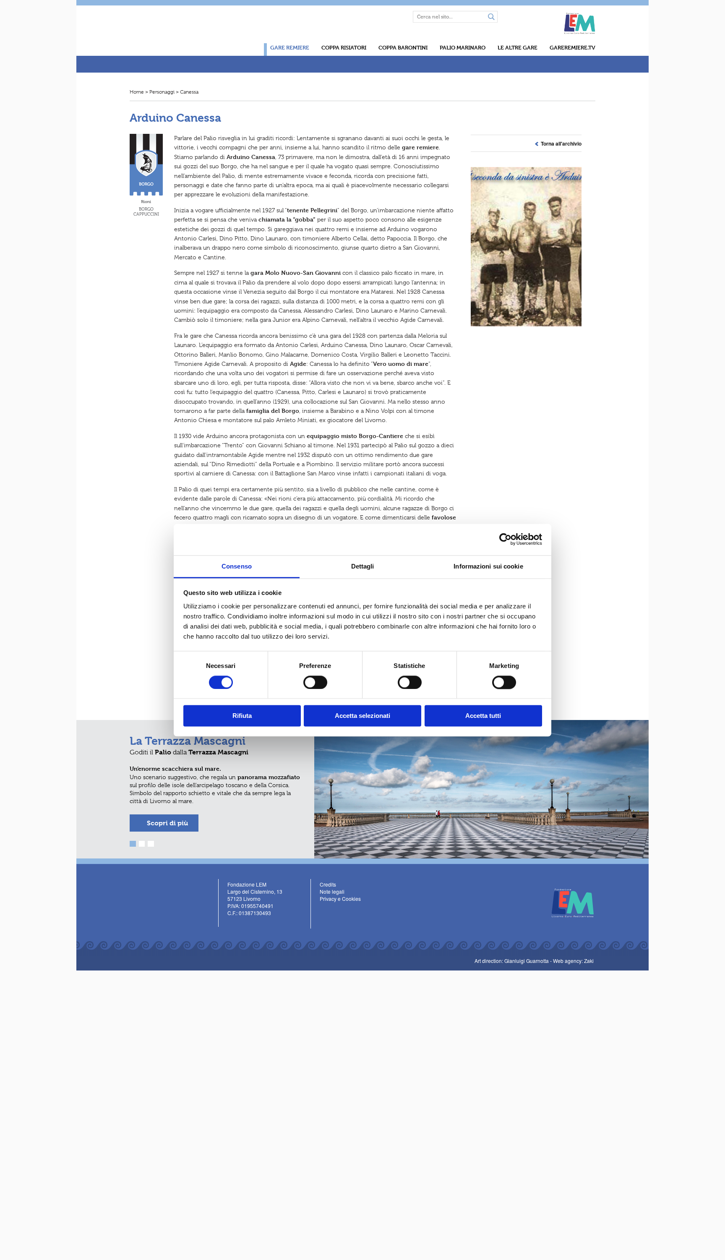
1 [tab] (133, 844)
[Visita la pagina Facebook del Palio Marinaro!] (231, 924)
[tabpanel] (362, 789)
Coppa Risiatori (343, 47)
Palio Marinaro (462, 47)
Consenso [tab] (237, 566)
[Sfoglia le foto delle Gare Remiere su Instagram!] (402, 16)
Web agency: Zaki (573, 960)
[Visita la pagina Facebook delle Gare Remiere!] (377, 16)
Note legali (332, 891)
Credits (328, 884)
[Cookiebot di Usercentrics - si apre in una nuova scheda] (505, 539)
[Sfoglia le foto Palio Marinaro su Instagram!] (256, 924)
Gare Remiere (289, 47)
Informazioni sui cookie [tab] (488, 566)
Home (137, 92)
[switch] (315, 682)
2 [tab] (142, 844)
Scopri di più (167, 823)
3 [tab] (151, 844)
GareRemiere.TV (572, 47)
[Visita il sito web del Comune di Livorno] (533, 19)
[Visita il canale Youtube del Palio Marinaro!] (244, 924)
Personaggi (162, 92)
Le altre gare (517, 47)
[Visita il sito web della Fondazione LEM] (568, 901)
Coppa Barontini (403, 47)
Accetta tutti (483, 716)
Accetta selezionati (362, 716)
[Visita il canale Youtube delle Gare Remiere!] (390, 16)
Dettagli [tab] (362, 566)
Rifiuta (242, 716)
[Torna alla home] (176, 40)
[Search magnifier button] (491, 17)
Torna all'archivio (560, 143)
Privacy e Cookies (340, 898)
